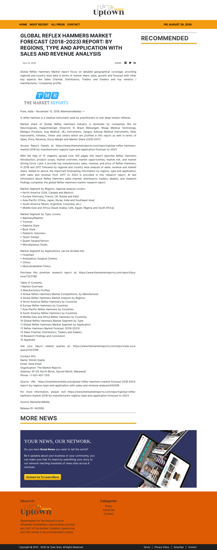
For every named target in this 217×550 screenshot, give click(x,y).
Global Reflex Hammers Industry (65, 124)
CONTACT (73, 24)
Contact (108, 513)
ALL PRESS (58, 24)
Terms (147, 547)
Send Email (35, 363)
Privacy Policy (162, 547)
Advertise (108, 509)
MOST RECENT (39, 24)
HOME (23, 24)
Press (108, 506)
